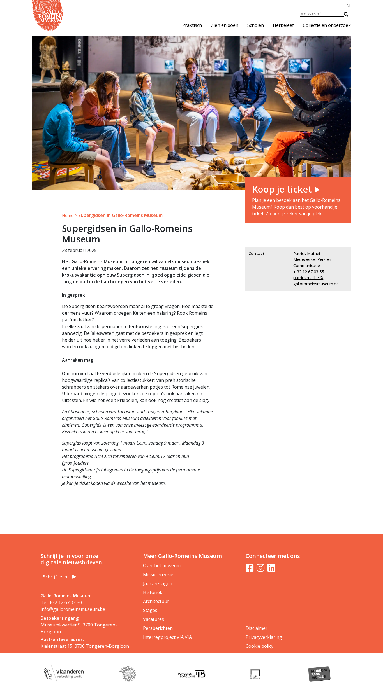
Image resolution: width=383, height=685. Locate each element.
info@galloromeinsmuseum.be (73, 609)
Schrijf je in (55, 577)
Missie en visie (158, 574)
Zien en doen (224, 25)
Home (67, 215)
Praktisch (192, 25)
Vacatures (153, 619)
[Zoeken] (349, 13)
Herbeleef (283, 25)
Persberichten (158, 628)
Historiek (152, 592)
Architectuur (156, 601)
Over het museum (162, 565)
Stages (150, 610)
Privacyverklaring (264, 637)
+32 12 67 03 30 (65, 602)
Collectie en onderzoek (327, 25)
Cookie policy (259, 646)
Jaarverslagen (157, 583)
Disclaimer (256, 628)
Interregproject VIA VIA (167, 637)
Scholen (255, 25)
